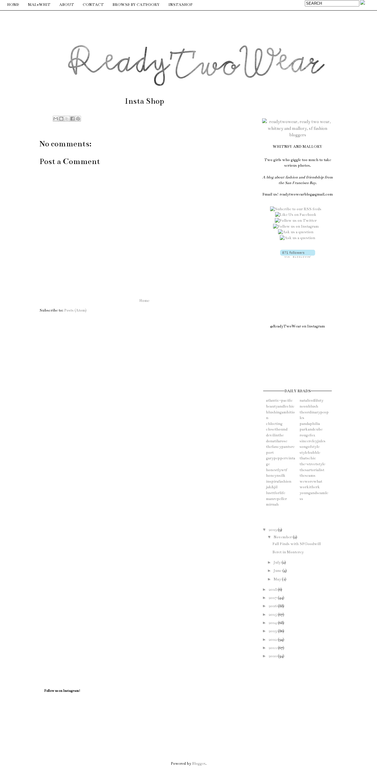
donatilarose (276, 441)
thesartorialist (312, 470)
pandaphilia (310, 423)
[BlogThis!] (61, 119)
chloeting (274, 423)
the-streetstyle (312, 464)
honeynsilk (275, 475)
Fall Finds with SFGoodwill (296, 544)
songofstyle (310, 446)
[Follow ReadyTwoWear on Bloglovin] (297, 256)
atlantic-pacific (279, 400)
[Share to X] (67, 119)
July (278, 562)
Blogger (198, 763)
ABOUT (66, 4)
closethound (276, 429)
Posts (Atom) (75, 310)
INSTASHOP (180, 4)
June (278, 570)
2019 (273, 529)
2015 (273, 614)
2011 (273, 647)
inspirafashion (278, 481)
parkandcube (311, 429)
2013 (273, 631)
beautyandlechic (280, 406)
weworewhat (311, 481)
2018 (273, 589)
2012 (273, 639)
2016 (273, 606)
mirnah (272, 504)
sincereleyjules (312, 441)
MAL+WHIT (39, 4)
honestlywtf (276, 470)
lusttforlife (275, 493)
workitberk (310, 487)
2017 (273, 597)
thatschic (308, 458)
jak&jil (271, 487)
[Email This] (56, 119)
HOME (13, 4)
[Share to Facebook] (72, 119)
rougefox (307, 435)
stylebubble (310, 452)
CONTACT (93, 4)
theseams (307, 475)
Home (144, 300)
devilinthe (275, 435)
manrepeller (276, 498)
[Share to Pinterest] (78, 119)
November (283, 537)
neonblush (309, 406)
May (278, 579)
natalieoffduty (311, 400)
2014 (273, 622)
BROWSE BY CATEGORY (136, 4)
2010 (273, 656)
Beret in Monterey (288, 552)
